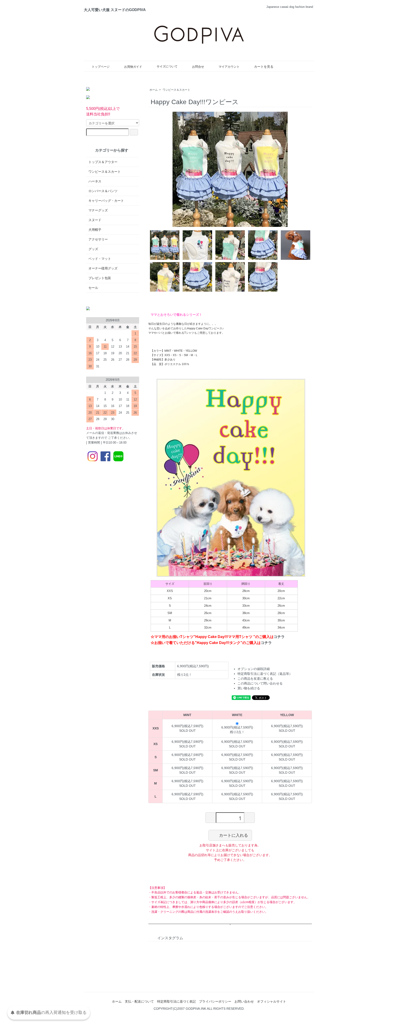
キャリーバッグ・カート (106, 200)
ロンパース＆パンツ (102, 191)
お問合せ (198, 66)
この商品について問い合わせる (260, 683)
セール (93, 288)
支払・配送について (139, 1001)
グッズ (93, 249)
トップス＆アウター (102, 162)
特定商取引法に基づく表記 (176, 1001)
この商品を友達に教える (255, 678)
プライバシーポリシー (215, 1001)
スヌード (94, 220)
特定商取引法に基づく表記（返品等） (264, 674)
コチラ (279, 637)
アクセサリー (98, 239)
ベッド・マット (99, 258)
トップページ (101, 66)
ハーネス (94, 181)
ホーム (153, 89)
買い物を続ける (248, 688)
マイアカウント (229, 66)
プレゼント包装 (99, 278)
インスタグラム (170, 938)
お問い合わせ (244, 1001)
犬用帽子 (94, 229)
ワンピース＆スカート (176, 89)
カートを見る (263, 66)
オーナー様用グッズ (102, 268)
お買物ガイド (133, 66)
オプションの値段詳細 (253, 669)
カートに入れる (233, 835)
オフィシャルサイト (271, 1001)
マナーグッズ (98, 210)
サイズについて (167, 66)
